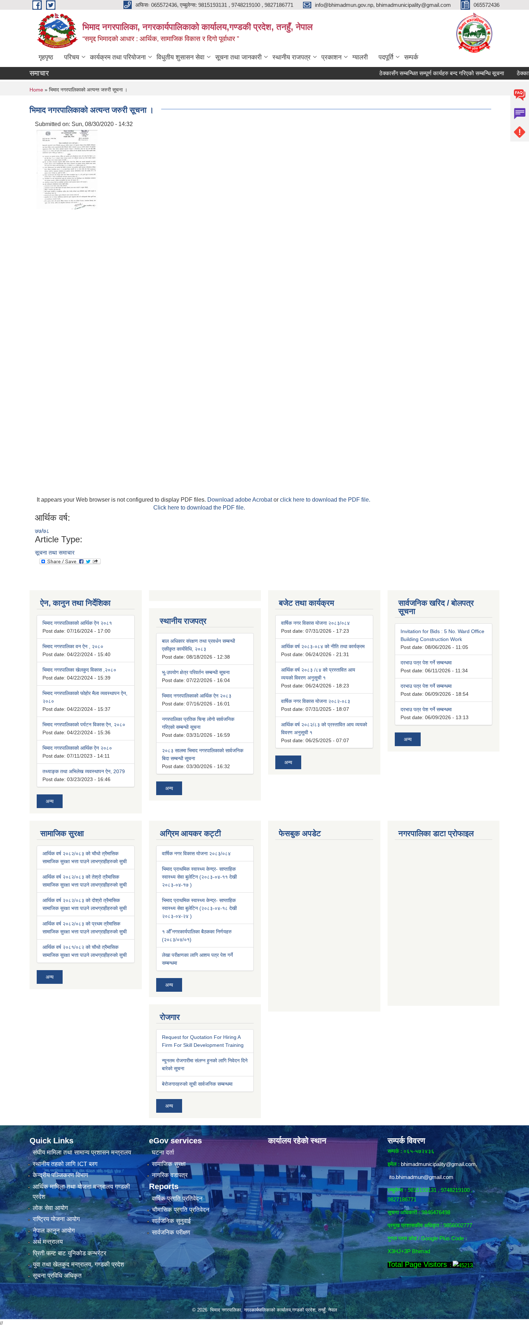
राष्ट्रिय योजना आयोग (56, 1219)
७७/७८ (42, 531)
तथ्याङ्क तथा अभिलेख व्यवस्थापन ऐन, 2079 (83, 771)
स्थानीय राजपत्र (291, 57)
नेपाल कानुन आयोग (54, 1230)
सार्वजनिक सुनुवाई (171, 1221)
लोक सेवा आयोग (50, 1208)
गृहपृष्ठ (46, 57)
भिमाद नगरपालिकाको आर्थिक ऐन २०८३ (196, 696)
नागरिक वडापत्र (169, 1175)
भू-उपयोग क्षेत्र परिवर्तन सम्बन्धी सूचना (196, 672)
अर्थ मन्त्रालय (48, 1241)
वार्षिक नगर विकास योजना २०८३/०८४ (315, 623)
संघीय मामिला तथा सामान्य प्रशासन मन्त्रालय (82, 1152)
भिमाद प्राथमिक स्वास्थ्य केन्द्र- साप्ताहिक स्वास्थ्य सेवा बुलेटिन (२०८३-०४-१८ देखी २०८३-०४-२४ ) (199, 908)
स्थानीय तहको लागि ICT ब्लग (65, 1164)
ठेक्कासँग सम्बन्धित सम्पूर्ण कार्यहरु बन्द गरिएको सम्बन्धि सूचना (421, 73)
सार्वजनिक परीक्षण (171, 1232)
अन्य (50, 801)
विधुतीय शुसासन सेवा (180, 57)
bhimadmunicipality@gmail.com (438, 1164)
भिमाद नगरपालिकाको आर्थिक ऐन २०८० (77, 748)
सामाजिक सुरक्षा (169, 1164)
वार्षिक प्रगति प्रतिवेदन (177, 1198)
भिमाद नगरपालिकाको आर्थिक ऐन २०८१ (77, 623)
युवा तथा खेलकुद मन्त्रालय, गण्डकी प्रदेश (78, 1264)
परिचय (71, 57)
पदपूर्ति (386, 57)
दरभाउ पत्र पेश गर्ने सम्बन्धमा (426, 662)
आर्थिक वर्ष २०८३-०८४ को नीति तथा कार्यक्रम (323, 646)
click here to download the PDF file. (325, 500)
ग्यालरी (360, 57)
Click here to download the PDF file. (199, 508)
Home (36, 90)
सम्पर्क (411, 57)
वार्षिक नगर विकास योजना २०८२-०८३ (315, 701)
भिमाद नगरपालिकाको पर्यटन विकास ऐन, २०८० (83, 724)
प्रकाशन (331, 57)
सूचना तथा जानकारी (238, 57)
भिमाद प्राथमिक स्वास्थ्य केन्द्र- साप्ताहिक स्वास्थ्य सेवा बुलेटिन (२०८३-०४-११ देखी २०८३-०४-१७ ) (199, 877)
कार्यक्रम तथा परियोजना (118, 57)
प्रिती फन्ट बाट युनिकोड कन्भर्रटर (69, 1253)
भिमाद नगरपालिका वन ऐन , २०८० (72, 646)
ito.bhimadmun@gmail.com (421, 1177)
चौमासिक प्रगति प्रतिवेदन (180, 1209)
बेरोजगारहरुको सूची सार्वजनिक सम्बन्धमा (197, 1084)
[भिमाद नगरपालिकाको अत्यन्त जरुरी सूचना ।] (67, 169)
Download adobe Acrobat (240, 500)
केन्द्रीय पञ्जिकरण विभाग (60, 1175)
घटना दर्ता (163, 1152)
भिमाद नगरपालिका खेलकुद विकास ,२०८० (79, 670)
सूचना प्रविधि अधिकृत (57, 1275)
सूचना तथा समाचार (54, 553)
